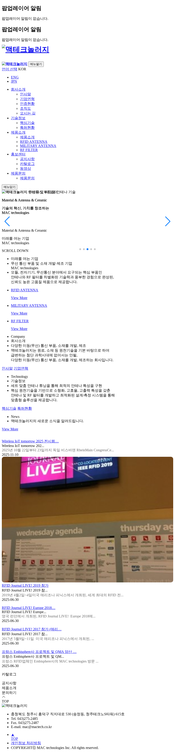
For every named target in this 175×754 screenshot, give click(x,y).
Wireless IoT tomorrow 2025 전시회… (30, 441)
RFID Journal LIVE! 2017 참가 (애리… (32, 629)
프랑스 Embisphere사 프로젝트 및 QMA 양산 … (39, 652)
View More (10, 429)
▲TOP (14, 737)
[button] (80, 249)
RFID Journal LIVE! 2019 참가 (25, 585)
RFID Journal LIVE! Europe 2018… (28, 608)
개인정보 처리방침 (26, 743)
